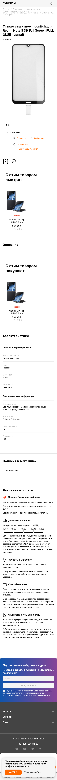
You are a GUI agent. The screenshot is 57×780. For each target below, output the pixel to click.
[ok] (40, 749)
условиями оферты (41, 695)
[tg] (32, 749)
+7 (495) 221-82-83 (28, 744)
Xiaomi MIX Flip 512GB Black (16, 221)
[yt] (24, 749)
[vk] (17, 749)
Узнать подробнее (32, 772)
